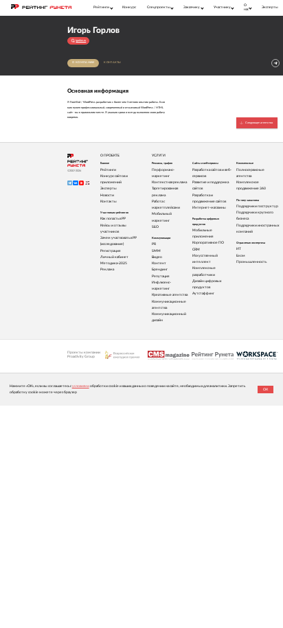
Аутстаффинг (203, 293)
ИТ (238, 249)
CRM (196, 249)
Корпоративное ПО (208, 242)
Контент (159, 263)
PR (154, 244)
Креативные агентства (170, 294)
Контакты (112, 62)
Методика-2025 (113, 263)
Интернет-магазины (209, 207)
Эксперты (270, 7)
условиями (80, 386)
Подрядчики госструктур (257, 206)
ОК (265, 389)
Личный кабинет (114, 257)
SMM (156, 251)
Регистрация (110, 251)
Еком (240, 255)
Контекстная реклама (169, 182)
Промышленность (251, 262)
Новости (107, 195)
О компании (83, 62)
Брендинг (160, 269)
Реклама (107, 269)
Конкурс (129, 7)
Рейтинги (108, 170)
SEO (155, 227)
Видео (157, 257)
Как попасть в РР (113, 218)
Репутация (160, 276)
